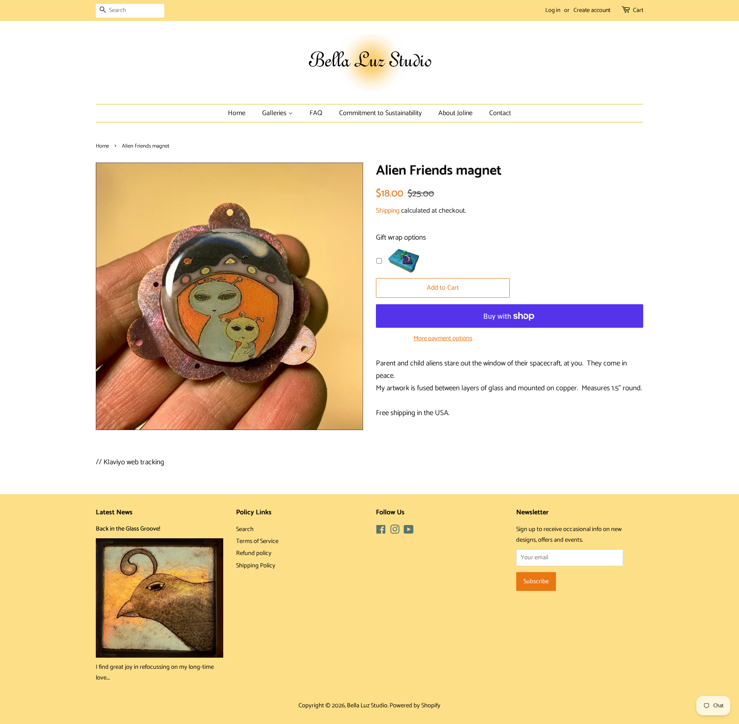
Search (245, 529)
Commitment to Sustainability (380, 113)
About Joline (455, 113)
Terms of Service (257, 541)
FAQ (316, 113)
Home (236, 113)
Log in (552, 10)
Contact (500, 113)
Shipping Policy (255, 566)
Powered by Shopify (415, 705)
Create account (591, 10)
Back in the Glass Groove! (128, 529)
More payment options (443, 338)
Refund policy (254, 553)
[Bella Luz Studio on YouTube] (409, 531)
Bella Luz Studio (367, 705)
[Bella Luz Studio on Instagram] (394, 531)
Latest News (114, 512)
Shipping (387, 211)
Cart (638, 10)
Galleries (275, 113)
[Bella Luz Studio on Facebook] (381, 531)
